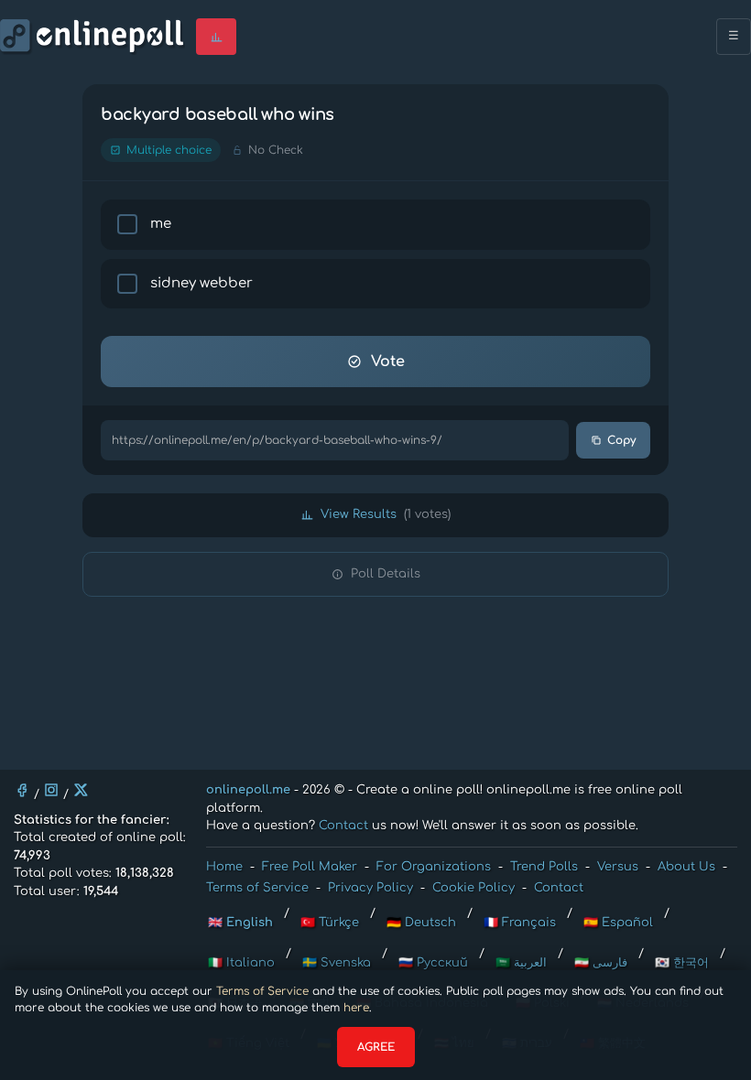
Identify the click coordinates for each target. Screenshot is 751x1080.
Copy (621, 440)
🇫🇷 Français (520, 922)
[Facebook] (22, 790)
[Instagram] (51, 790)
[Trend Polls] (216, 36)
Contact (343, 825)
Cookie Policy (473, 887)
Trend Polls (544, 866)
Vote (388, 361)
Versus (617, 866)
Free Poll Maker (309, 866)
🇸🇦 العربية (521, 962)
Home (224, 866)
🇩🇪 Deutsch (421, 922)
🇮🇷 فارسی (600, 962)
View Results (386, 514)
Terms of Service (262, 991)
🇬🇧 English (240, 922)
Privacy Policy (370, 887)
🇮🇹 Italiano (241, 962)
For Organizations (433, 866)
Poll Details (385, 573)
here (356, 1007)
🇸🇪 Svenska (336, 962)
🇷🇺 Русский (433, 962)
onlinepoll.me (248, 789)
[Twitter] (80, 790)
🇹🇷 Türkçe (329, 922)
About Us (686, 866)
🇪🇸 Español (618, 922)
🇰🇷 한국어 (682, 962)
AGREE (376, 1047)
